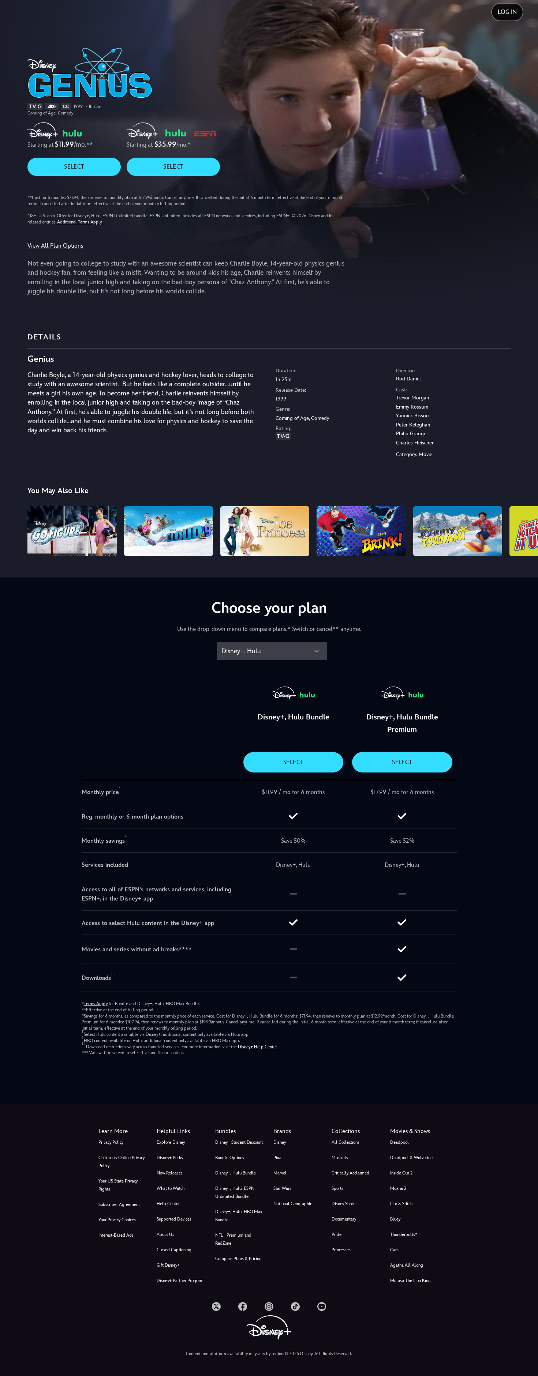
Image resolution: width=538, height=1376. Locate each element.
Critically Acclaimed (350, 1173)
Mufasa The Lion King (410, 1280)
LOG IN (507, 11)
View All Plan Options (55, 245)
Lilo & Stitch (401, 1203)
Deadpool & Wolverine (411, 1157)
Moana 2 (398, 1188)
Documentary (344, 1219)
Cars (394, 1249)
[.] (216, 1306)
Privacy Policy (110, 1142)
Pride (336, 1234)
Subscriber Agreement (119, 1204)
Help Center (168, 1203)
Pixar (278, 1157)
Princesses (341, 1249)
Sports (337, 1188)
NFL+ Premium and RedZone (233, 1239)
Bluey (395, 1219)
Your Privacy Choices (117, 1219)
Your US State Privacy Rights (118, 1185)
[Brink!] (361, 531)
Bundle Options (229, 1157)
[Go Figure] (71, 531)
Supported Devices (174, 1219)
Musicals (340, 1157)
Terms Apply (96, 1003)
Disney (279, 1142)
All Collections (345, 1142)
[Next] (524, 530)
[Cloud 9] (168, 531)
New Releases (170, 1173)
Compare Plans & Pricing (238, 1258)
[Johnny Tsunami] (457, 531)
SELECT (74, 166)
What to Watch (170, 1188)
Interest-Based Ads (116, 1235)
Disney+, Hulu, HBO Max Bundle (238, 1215)
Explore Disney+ (172, 1142)
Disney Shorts (344, 1203)
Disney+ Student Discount (239, 1142)
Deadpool (399, 1142)
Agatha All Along (406, 1265)
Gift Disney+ (168, 1265)
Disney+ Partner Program (180, 1280)
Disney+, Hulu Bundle (235, 1173)
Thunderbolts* (403, 1234)
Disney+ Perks (170, 1157)
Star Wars (282, 1188)
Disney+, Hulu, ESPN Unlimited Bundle (234, 1192)
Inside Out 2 (401, 1173)
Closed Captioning (174, 1249)
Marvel (280, 1173)
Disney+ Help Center (257, 1046)
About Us (165, 1234)
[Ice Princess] (264, 531)
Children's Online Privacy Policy (121, 1161)
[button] (181, 1131)
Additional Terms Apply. (79, 222)
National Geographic (292, 1203)
